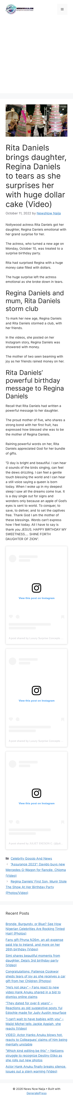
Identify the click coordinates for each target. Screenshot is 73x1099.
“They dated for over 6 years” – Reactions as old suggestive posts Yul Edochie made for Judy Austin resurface (36, 1008)
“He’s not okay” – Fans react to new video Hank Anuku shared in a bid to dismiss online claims (33, 992)
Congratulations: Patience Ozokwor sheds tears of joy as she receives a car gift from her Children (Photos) (35, 976)
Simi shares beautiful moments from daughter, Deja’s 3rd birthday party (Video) (33, 960)
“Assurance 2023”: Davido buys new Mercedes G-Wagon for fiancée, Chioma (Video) (36, 870)
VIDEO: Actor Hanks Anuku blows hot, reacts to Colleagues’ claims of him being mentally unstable (36, 1039)
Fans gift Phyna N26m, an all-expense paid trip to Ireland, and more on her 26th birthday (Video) (34, 944)
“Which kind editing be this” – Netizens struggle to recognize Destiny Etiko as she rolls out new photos (35, 1055)
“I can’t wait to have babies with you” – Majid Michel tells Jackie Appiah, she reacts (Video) (35, 1023)
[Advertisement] (36, 57)
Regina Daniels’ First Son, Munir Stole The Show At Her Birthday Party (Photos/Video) (36, 887)
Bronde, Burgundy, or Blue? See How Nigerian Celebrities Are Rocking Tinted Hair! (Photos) (35, 928)
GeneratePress (37, 1093)
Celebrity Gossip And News (31, 858)
